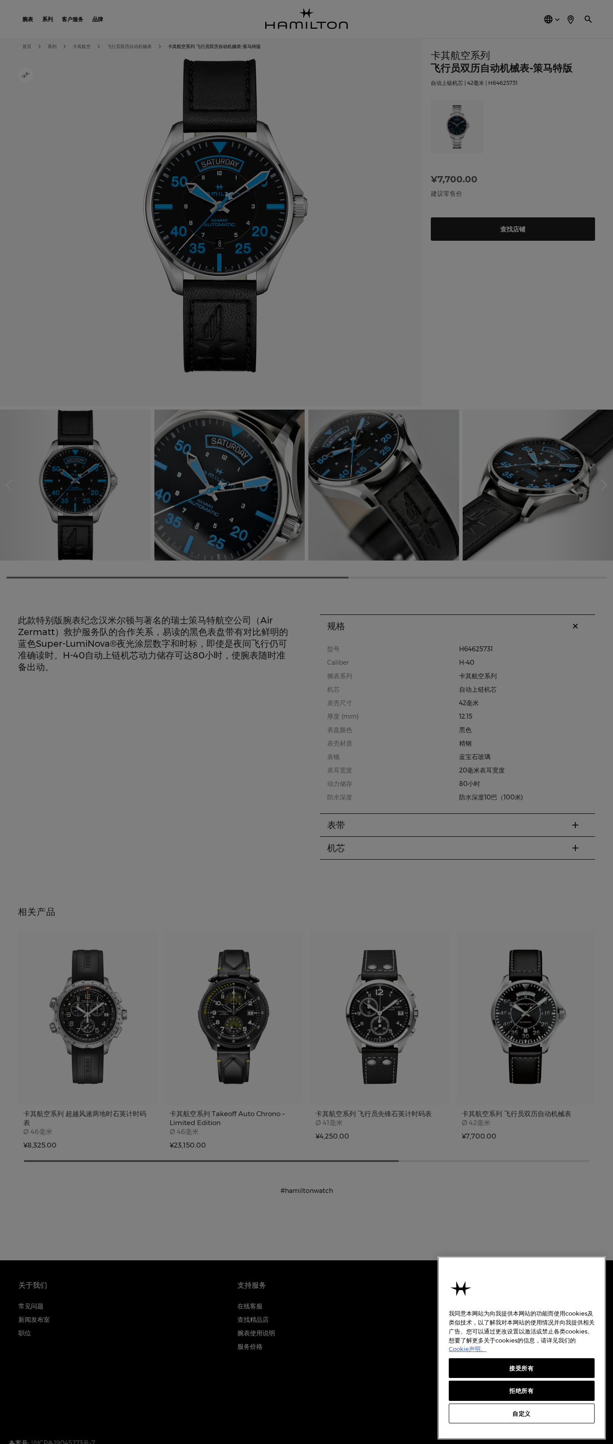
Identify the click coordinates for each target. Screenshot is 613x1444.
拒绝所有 (521, 1390)
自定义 (521, 1413)
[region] (522, 1348)
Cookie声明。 (467, 1348)
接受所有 (521, 1368)
